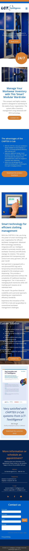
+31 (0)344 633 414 (11, 479)
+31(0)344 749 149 (12, 480)
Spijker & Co (17, 549)
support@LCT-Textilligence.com (17, 490)
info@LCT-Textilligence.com (16, 488)
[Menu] (26, 8)
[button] (14, 41)
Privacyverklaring (6, 537)
